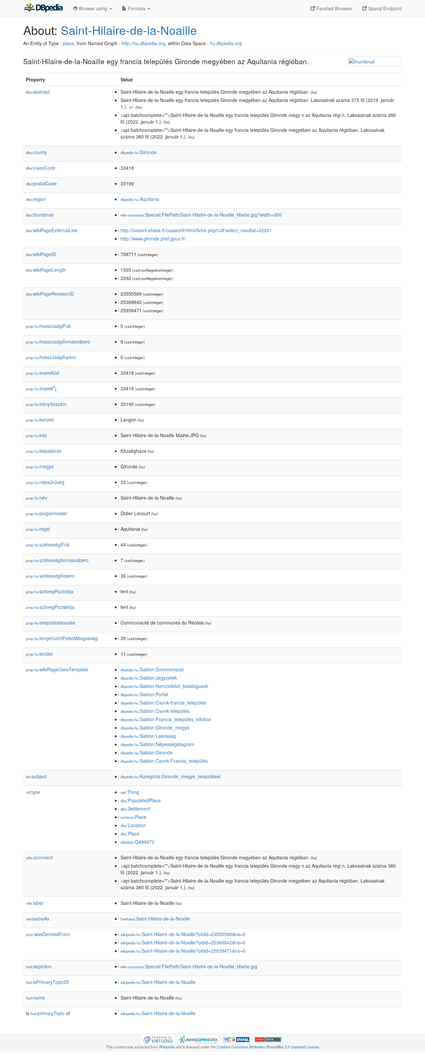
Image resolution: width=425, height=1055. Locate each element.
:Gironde (139, 152)
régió (38, 529)
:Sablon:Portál (144, 694)
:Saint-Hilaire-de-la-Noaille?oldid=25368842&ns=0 (183, 942)
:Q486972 (137, 841)
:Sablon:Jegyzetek (149, 677)
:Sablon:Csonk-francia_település (163, 702)
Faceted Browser (333, 8)
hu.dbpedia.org (226, 43)
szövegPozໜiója (50, 607)
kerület (40, 419)
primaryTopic (48, 1013)
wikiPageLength (46, 269)
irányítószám (46, 404)
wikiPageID (41, 254)
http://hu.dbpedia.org (143, 43)
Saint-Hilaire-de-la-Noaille (129, 29)
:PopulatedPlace (141, 800)
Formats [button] (137, 8)
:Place (133, 817)
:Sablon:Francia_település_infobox (166, 719)
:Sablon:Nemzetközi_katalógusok (164, 686)
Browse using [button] (93, 8)
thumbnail (39, 214)
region (36, 199)
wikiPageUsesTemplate (57, 669)
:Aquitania (140, 199)
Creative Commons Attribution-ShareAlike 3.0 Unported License (268, 1046)
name (35, 997)
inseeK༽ (41, 388)
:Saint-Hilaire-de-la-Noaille (155, 918)
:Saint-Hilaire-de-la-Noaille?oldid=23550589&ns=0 (183, 934)
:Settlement (135, 808)
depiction (39, 966)
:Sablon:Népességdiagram (157, 744)
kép (36, 435)
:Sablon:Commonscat (152, 669)
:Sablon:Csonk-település (155, 711)
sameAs (37, 918)
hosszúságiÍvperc (51, 357)
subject (36, 776)
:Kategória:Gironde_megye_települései (170, 776)
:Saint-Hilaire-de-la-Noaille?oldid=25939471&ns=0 (183, 950)
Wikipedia (167, 1046)
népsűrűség (45, 482)
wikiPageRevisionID (50, 293)
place (68, 43)
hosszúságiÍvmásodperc (58, 341)
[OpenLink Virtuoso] (157, 1038)
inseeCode (40, 167)
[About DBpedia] (43, 8)
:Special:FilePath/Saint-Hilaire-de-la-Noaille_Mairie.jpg (189, 966)
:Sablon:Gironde (147, 752)
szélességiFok (47, 544)
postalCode (41, 183)
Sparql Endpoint (384, 8)
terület (39, 653)
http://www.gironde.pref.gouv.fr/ (153, 238)
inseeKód (42, 372)
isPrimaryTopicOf (47, 982)
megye (40, 466)
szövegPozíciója (49, 591)
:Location (133, 825)
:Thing (130, 792)
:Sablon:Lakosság (148, 735)
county (36, 152)
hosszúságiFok (48, 326)
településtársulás (50, 622)
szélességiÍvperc (50, 575)
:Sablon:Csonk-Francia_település (164, 760)
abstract (38, 91)
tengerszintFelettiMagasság (62, 638)
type (33, 792)
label (34, 903)
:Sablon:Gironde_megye (155, 727)
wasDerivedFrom (48, 934)
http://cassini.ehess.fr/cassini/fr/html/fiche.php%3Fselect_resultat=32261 (196, 230)
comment (39, 857)
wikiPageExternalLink (51, 230)
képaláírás (43, 450)
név (36, 497)
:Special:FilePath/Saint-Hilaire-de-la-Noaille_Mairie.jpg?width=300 (201, 214)
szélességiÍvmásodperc (57, 560)
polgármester (46, 513)
